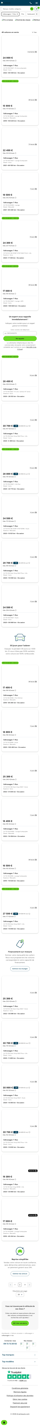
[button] (17, 14)
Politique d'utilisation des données (20, 1396)
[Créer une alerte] (4, 1422)
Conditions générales (20, 1388)
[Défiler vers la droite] (37, 14)
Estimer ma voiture (20, 1274)
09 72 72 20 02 (10, 1343)
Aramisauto (5, 1333)
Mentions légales (20, 1392)
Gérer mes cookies (20, 1399)
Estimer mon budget (20, 969)
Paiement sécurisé (20, 1403)
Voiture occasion (17, 1333)
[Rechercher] (31, 8)
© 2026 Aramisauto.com (19, 1414)
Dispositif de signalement (20, 1407)
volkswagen (29, 1333)
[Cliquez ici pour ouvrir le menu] (36, 3)
